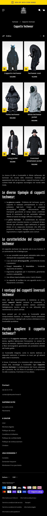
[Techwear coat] (34, 55)
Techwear (15, 22)
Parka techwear (12, 114)
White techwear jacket (34, 115)
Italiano (4, 477)
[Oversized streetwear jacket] (34, 140)
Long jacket (13, 158)
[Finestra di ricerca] (39, 10)
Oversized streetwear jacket (34, 159)
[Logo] (23, 10)
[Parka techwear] (12, 96)
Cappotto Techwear (28, 22)
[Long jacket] (12, 140)
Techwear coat (34, 73)
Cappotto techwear (12, 73)
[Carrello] (44, 10)
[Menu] (3, 10)
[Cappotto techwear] (12, 55)
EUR (14, 477)
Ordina (8, 36)
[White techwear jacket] (34, 96)
